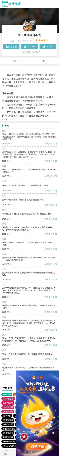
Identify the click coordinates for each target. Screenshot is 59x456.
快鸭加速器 (8, 411)
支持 (46, 143)
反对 (53, 143)
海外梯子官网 (9, 441)
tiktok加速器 (8, 399)
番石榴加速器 (9, 428)
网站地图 (7, 394)
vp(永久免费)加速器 (11, 446)
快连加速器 (8, 407)
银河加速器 (8, 420)
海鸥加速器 (8, 424)
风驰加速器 (8, 403)
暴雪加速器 (8, 437)
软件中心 (7, 416)
